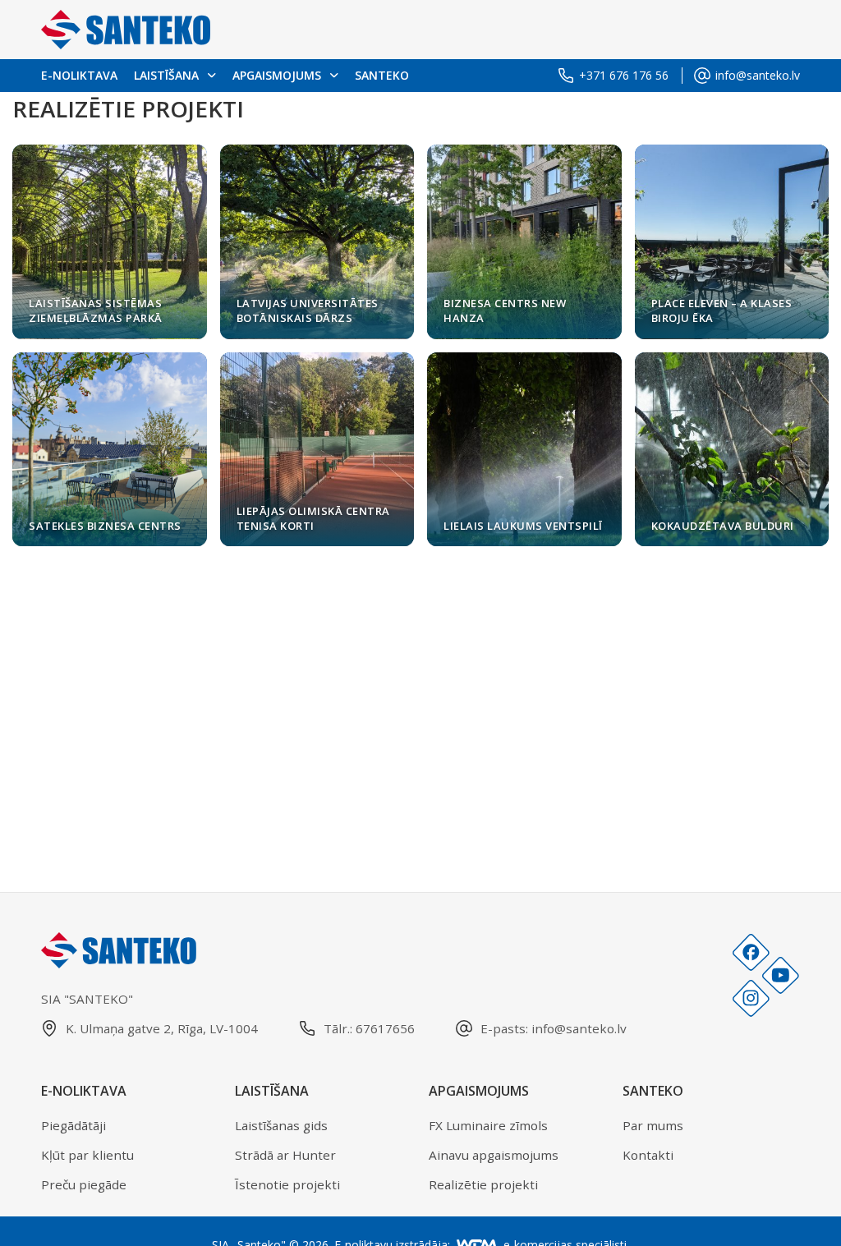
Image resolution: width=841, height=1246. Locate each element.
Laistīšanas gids (281, 1125)
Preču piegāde (83, 1184)
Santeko (382, 75)
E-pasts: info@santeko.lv (553, 1028)
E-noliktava (79, 75)
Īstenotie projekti (287, 1184)
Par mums (653, 1125)
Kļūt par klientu (87, 1155)
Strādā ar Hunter (285, 1155)
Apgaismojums (276, 75)
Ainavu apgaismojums (493, 1155)
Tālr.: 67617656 (369, 1028)
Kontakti (648, 1155)
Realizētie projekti (483, 1184)
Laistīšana (166, 75)
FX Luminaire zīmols (488, 1125)
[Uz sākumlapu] (125, 29)
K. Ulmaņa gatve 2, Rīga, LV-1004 (162, 1028)
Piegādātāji (73, 1125)
